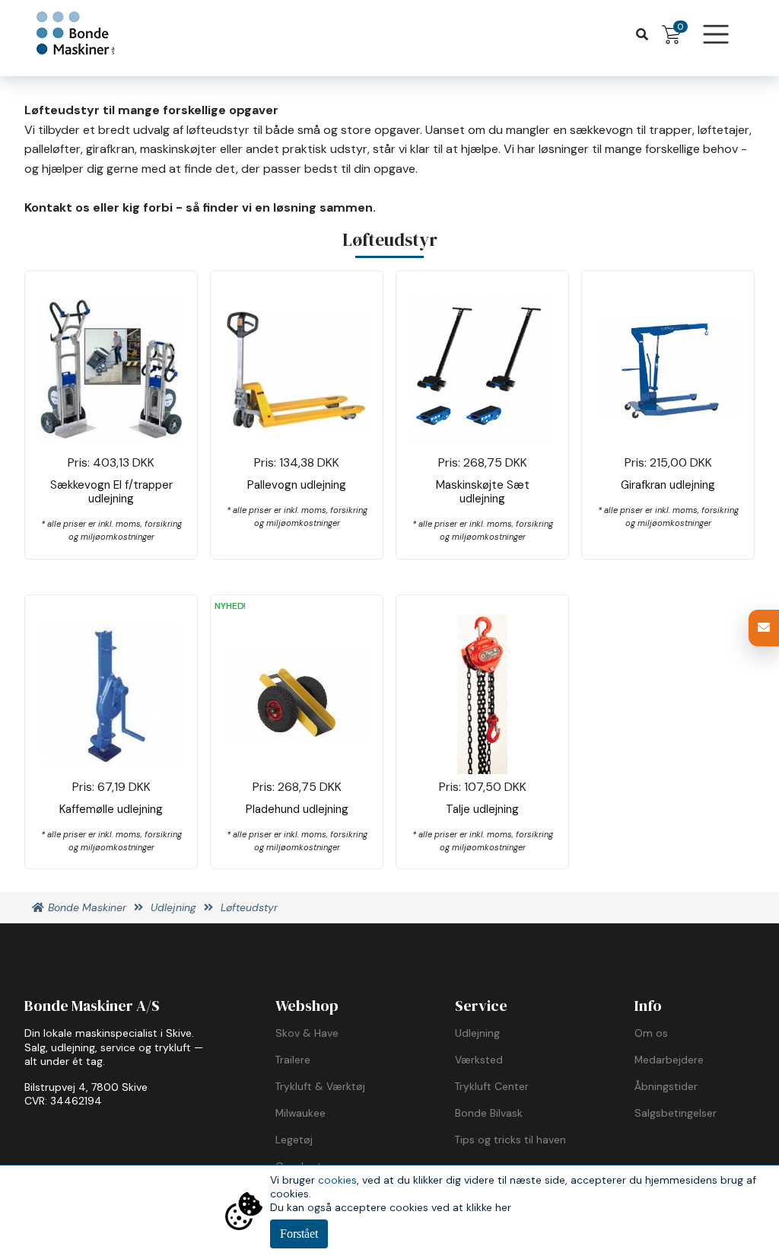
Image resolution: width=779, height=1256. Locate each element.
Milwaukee (300, 1113)
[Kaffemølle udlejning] (111, 694)
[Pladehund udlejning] (296, 693)
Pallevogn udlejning (296, 485)
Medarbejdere (669, 1059)
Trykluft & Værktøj (320, 1086)
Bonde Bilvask (489, 1113)
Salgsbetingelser (675, 1113)
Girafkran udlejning (668, 485)
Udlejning (477, 1033)
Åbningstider (666, 1086)
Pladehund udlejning (297, 809)
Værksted (479, 1059)
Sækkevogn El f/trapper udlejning (111, 491)
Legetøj (294, 1139)
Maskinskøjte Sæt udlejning (482, 491)
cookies (337, 1180)
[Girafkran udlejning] (668, 369)
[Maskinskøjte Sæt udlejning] (482, 370)
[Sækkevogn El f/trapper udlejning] (111, 370)
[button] (764, 628)
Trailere (292, 1059)
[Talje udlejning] (482, 694)
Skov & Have (307, 1033)
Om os (651, 1033)
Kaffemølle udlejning (111, 809)
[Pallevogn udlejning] (296, 370)
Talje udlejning (482, 809)
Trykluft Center (492, 1086)
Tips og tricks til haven (510, 1139)
